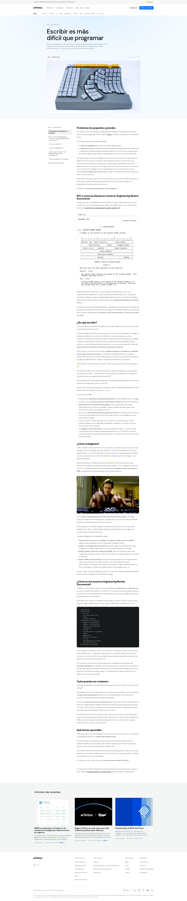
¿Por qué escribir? (55, 144)
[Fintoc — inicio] (38, 8)
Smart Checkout (80, 862)
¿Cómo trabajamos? (56, 148)
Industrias (60, 8)
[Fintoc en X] (143, 890)
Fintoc (81, 13)
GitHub (127, 869)
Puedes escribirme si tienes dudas (99, 772)
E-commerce (100, 13)
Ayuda (88, 8)
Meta (109, 134)
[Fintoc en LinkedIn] (134, 890)
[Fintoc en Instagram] (139, 890)
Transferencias (79, 869)
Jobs (126, 865)
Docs (82, 8)
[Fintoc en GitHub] (152, 890)
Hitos (60, 13)
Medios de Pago (90, 13)
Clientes (51, 13)
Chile (127, 890)
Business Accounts (81, 872)
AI (56, 13)
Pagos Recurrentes (81, 865)
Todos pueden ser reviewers (59, 159)
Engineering (67, 13)
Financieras (97, 872)
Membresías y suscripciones (103, 869)
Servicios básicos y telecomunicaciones (106, 865)
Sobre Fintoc (144, 862)
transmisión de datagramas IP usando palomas (101, 208)
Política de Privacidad (147, 869)
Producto (44, 13)
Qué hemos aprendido (57, 163)
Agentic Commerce (81, 879)
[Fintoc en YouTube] (147, 890)
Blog (77, 8)
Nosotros (69, 8)
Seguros (96, 862)
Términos (143, 865)
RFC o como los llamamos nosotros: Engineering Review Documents (59, 138)
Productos (49, 8)
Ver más (149, 2)
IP (115, 205)
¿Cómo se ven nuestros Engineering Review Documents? (57, 153)
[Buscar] (152, 14)
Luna (76, 876)
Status (127, 872)
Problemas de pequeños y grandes (58, 132)
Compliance (144, 872)
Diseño (75, 13)
